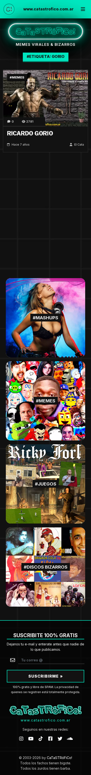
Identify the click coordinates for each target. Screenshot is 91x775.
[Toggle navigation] (83, 9)
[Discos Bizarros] (45, 567)
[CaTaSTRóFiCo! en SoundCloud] (70, 738)
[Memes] (45, 401)
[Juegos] (45, 484)
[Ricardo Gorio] (45, 98)
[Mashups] (45, 317)
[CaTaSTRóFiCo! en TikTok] (40, 738)
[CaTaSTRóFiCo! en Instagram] (21, 738)
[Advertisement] (45, 215)
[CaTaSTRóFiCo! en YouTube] (31, 738)
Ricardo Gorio (30, 133)
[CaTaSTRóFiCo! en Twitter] (60, 738)
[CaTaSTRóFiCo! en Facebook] (50, 738)
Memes (18, 77)
